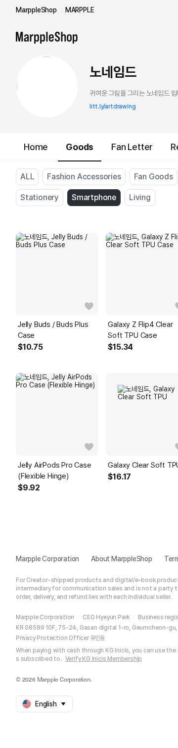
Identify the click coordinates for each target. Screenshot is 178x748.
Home (36, 147)
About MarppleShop (121, 559)
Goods (79, 147)
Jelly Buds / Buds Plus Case (53, 330)
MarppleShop (36, 10)
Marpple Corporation (47, 559)
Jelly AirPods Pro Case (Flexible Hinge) (54, 471)
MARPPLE (79, 10)
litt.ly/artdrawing (112, 106)
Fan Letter (132, 147)
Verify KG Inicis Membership (103, 658)
